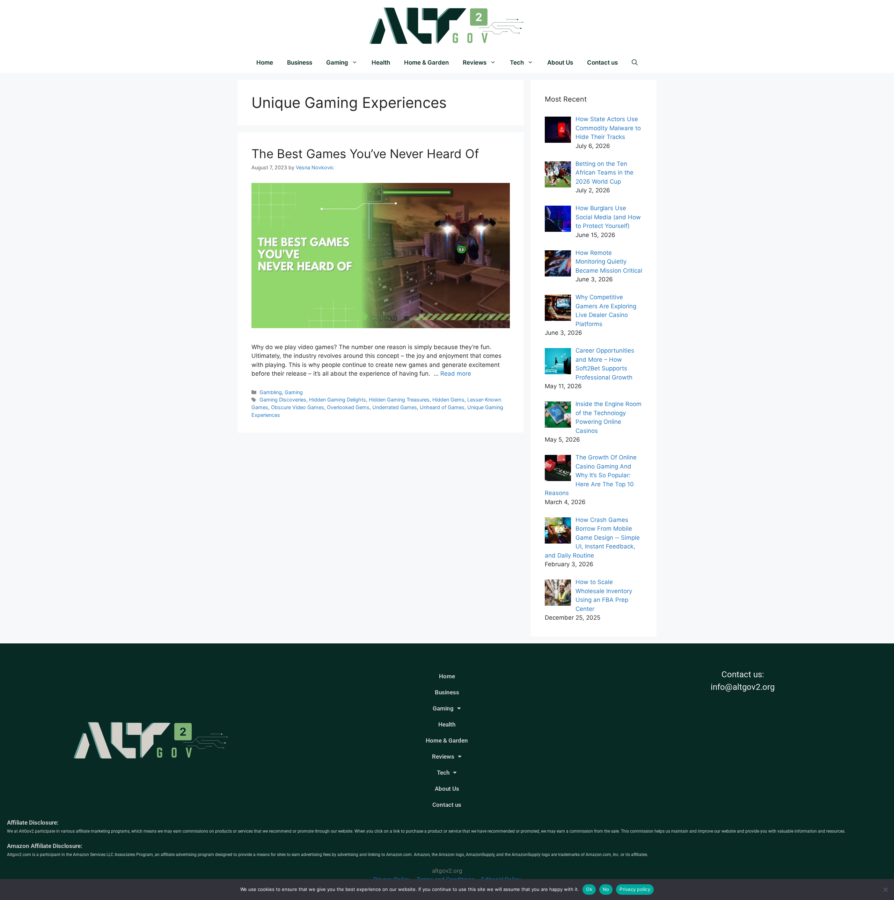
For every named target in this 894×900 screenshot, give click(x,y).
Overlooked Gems (348, 407)
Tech (517, 62)
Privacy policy (635, 889)
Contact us (602, 62)
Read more (455, 373)
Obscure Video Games (297, 407)
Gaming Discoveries (282, 400)
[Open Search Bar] (635, 62)
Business (299, 62)
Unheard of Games (442, 407)
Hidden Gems (448, 400)
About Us (560, 62)
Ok (589, 889)
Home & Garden (426, 62)
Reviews (474, 62)
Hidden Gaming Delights (337, 400)
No (606, 889)
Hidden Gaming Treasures (399, 400)
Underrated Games (394, 407)
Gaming (337, 62)
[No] (885, 889)
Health (381, 62)
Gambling (270, 392)
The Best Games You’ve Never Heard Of (365, 153)
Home (264, 62)
